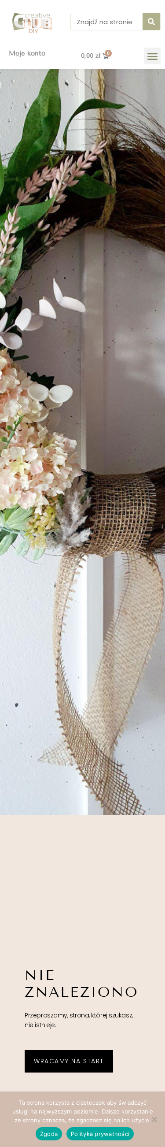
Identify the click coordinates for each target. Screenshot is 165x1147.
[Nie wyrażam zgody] (154, 1119)
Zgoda (49, 1133)
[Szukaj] (151, 21)
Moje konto (27, 53)
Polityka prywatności (100, 1133)
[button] (152, 56)
